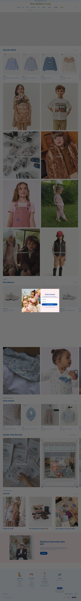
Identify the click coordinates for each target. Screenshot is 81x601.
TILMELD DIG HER (49, 304)
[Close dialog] (58, 289)
